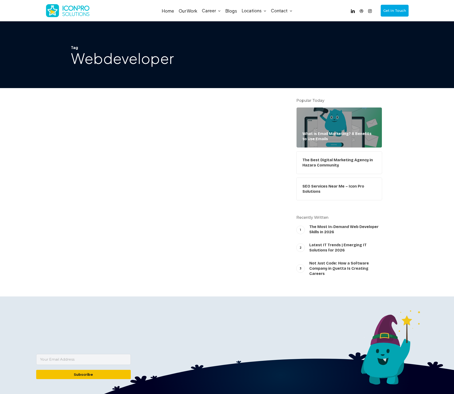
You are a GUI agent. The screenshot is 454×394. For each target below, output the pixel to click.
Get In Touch (394, 11)
